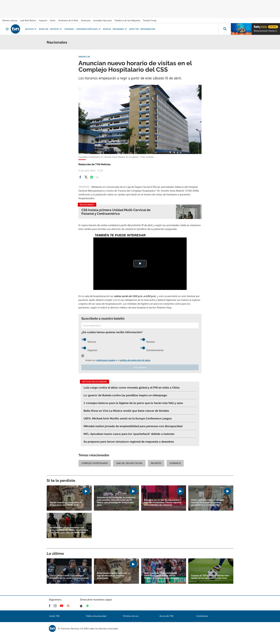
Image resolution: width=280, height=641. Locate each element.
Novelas (107, 29)
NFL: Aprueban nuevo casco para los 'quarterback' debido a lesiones (129, 433)
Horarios (175, 463)
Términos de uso (130, 616)
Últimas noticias (10, 20)
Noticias (29, 29)
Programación (147, 29)
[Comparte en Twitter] (86, 177)
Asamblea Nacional (102, 20)
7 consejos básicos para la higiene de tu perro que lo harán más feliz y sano (133, 403)
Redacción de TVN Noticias (94, 164)
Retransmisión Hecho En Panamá (266, 31)
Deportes (54, 29)
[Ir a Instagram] (56, 605)
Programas (118, 29)
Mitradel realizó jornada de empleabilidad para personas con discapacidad (133, 426)
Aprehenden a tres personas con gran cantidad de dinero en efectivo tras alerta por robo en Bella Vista (69, 530)
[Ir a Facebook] (50, 605)
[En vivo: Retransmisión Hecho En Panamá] (241, 29)
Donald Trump (149, 20)
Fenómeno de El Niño (68, 20)
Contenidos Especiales (87, 29)
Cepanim (43, 20)
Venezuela (86, 20)
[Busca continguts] (225, 29)
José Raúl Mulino (28, 20)
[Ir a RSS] (68, 605)
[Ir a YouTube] (62, 605)
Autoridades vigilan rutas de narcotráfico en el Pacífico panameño (112, 575)
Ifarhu (52, 20)
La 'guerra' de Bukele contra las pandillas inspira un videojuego (125, 395)
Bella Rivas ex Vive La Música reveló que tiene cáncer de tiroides (126, 410)
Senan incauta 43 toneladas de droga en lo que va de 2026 (66, 503)
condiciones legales (106, 360)
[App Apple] (82, 605)
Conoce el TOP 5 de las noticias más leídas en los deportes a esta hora (210, 576)
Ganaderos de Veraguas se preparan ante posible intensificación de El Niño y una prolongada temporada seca (116, 501)
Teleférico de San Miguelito (127, 20)
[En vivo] (256, 25)
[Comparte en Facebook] (80, 177)
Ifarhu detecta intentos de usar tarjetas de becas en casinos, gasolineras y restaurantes (207, 502)
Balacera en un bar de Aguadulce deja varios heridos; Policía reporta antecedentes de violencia (162, 502)
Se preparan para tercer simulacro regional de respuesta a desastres (129, 441)
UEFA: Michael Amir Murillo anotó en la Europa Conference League (128, 418)
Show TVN (43, 29)
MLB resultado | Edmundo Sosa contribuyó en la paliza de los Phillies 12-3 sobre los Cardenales (161, 575)
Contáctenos (202, 616)
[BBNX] (52, 628)
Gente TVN (134, 29)
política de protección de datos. (135, 360)
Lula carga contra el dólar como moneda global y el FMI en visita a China (132, 387)
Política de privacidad (96, 616)
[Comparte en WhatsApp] (91, 177)
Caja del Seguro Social (129, 463)
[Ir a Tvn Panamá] (15, 29)
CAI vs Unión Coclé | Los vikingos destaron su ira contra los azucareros (69, 576)
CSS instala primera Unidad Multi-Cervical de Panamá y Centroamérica (115, 211)
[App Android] (88, 605)
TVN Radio (69, 29)
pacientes (156, 463)
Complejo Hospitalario (94, 463)
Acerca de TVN (166, 616)
